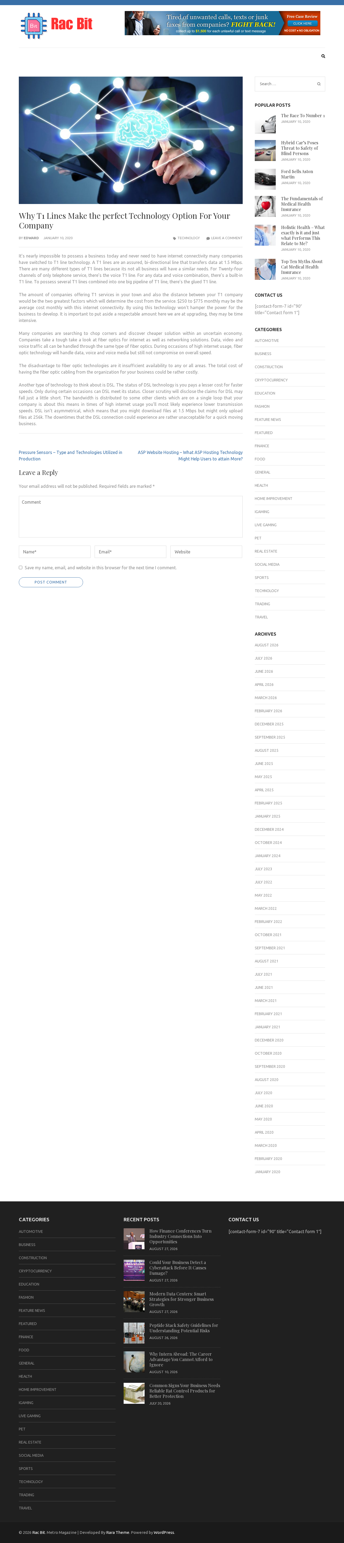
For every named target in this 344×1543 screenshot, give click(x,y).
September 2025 (270, 737)
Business (263, 354)
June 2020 (264, 1106)
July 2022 (263, 882)
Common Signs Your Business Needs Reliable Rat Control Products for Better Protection (184, 1391)
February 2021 (268, 1014)
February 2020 (268, 1159)
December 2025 (269, 724)
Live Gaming (266, 525)
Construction (269, 367)
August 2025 (266, 750)
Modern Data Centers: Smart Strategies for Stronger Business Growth (181, 1299)
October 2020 (268, 1053)
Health (261, 485)
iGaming (262, 512)
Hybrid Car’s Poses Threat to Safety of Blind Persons (299, 148)
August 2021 (266, 961)
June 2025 (264, 763)
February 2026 (268, 711)
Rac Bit (38, 1532)
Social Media (267, 564)
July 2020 (263, 1093)
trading (262, 604)
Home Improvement (273, 498)
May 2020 (263, 1119)
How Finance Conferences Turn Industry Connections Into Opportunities (180, 1236)
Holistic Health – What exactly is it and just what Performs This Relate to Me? (303, 235)
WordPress (164, 1532)
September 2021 (270, 948)
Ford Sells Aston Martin (297, 174)
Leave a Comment (227, 238)
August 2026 (266, 645)
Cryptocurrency (271, 380)
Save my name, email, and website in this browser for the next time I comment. (101, 567)
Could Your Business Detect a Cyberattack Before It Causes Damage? (177, 1267)
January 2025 (267, 816)
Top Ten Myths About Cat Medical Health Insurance (301, 267)
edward (31, 238)
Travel (261, 617)
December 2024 (269, 829)
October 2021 (268, 935)
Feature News (268, 419)
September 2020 (270, 1066)
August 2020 (266, 1079)
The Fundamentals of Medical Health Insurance (302, 204)
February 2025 (268, 803)
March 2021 (266, 1000)
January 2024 (267, 856)
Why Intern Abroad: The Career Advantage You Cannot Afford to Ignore (181, 1359)
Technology (188, 238)
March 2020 (266, 1145)
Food (260, 459)
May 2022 (263, 895)
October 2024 (268, 842)
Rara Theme (117, 1532)
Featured (264, 433)
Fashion (262, 406)
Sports (262, 577)
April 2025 (264, 790)
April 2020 (264, 1132)
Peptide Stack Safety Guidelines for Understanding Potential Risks (183, 1327)
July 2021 (263, 974)
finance (262, 446)
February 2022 (268, 921)
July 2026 (263, 658)
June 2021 (264, 987)
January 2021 (267, 1027)
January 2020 (267, 1172)
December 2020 (269, 1040)
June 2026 (264, 671)
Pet (258, 538)
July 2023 (263, 869)
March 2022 (266, 908)
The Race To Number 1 (303, 115)
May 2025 (263, 777)
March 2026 (266, 698)
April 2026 (264, 684)
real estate (266, 551)
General (262, 472)
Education (265, 393)
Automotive (267, 340)
